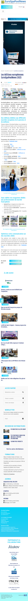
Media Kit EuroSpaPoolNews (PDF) (7, 529)
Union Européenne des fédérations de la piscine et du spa (14, 565)
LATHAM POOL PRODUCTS (17, 441)
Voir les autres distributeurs (15, 449)
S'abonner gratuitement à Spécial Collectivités (9, 528)
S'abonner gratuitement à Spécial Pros (8, 527)
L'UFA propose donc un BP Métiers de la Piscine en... (13, 361)
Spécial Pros (3, 520)
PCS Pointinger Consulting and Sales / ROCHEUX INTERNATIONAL (18, 437)
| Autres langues (20, 84)
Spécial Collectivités (5, 521)
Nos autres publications (5, 513)
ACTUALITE (5, 286)
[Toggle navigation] (3, 11)
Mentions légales (6, 597)
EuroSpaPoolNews (4, 519)
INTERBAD (6, 498)
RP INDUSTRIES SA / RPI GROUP (18, 429)
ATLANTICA (6, 491)
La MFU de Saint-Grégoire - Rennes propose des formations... (13, 326)
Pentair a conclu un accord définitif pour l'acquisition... (11, 290)
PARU (11, 144)
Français (21, 6)
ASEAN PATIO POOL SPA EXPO (10, 482)
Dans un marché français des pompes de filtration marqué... (11, 308)
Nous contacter (4, 512)
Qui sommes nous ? (4, 514)
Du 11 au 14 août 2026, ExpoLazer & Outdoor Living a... (12, 343)
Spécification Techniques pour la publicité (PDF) (10, 531)
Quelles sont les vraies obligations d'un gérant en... (13, 379)
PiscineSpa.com (4, 522)
